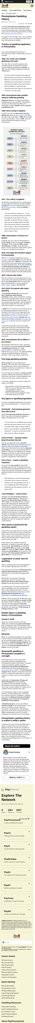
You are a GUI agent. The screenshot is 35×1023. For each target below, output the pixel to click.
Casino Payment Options (9, 1014)
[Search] (3, 942)
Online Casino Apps (8, 965)
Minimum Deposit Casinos (10, 972)
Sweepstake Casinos (8, 974)
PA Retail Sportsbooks (8, 995)
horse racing (23, 115)
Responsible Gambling (8, 1006)
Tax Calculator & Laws (8, 1011)
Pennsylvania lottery (10, 207)
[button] (32, 6)
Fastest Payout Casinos (9, 970)
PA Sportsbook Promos (9, 988)
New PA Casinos (7, 967)
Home (3, 13)
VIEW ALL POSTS (15, 777)
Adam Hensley (14, 752)
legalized (16, 115)
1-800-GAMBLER (22, 946)
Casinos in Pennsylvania (9, 977)
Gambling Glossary (7, 1016)
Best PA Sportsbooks (8, 986)
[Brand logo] (5, 6)
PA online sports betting (17, 315)
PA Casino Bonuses (8, 962)
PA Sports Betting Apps (9, 990)
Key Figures (28, 10)
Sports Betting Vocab (8, 998)
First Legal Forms (15, 10)
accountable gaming (8, 670)
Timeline (4, 10)
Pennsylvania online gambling (13, 33)
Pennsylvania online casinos (10, 317)
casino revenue (13, 351)
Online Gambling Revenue (10, 1009)
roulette (13, 285)
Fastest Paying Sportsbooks (10, 993)
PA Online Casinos (7, 960)
